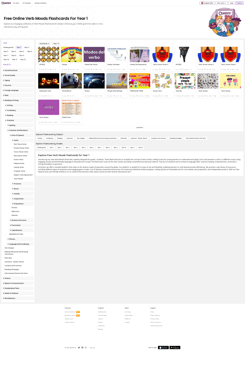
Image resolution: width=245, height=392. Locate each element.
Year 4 (13, 51)
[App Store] (163, 347)
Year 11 (14, 59)
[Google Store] (175, 347)
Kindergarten (8, 47)
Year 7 (6, 55)
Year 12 (23, 59)
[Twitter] (79, 347)
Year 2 (26, 47)
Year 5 (21, 51)
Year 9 (21, 55)
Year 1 (19, 47)
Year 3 (6, 51)
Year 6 (29, 51)
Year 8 (13, 55)
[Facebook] (82, 347)
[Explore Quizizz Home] (6, 3)
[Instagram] (86, 347)
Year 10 (6, 59)
